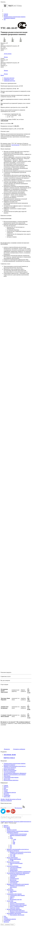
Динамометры (13, 868)
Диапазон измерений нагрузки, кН (10, 46)
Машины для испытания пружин (18, 912)
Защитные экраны (15, 907)
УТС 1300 (12, 856)
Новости (6, 786)
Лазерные (12, 877)
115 (11, 848)
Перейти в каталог (12, 829)
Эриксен (12, 896)
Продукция (7, 827)
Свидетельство (15, 145)
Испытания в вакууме (16, 899)
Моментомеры (14, 870)
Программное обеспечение (14, 913)
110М (11, 838)
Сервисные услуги (9, 79)
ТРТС (11, 892)
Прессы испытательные (10, 770)
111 (11, 845)
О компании (7, 795)
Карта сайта (7, 796)
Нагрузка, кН (4, 43)
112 (11, 846)
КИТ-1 (12, 898)
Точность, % (4, 48)
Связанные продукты (9, 80)
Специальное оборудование (11, 777)
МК (14, 843)
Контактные (13, 880)
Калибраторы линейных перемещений (20, 871)
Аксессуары (7, 778)
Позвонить (7, 749)
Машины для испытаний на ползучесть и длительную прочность (15, 767)
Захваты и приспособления (17, 903)
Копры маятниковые (9, 769)
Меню (8, 828)
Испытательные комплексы (11, 780)
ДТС (11, 864)
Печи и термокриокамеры (17, 906)
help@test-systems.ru (9, 757)
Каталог (6, 15)
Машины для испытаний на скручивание (15, 774)
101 (5, 19)
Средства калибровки (9, 771)
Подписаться (18, 808)
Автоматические (14, 878)
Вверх (2, 75)
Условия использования (7, 821)
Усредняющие (13, 882)
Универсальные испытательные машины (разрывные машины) (14, 17)
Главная (6, 14)
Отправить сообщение (19, 749)
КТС (11, 888)
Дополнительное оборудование (18, 905)
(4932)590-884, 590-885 (10, 754)
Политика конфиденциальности (22, 821)
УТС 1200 (12, 854)
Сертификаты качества (10, 792)
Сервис (6, 791)
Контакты (6, 793)
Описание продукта (9, 78)
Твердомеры (7, 776)
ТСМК (12, 860)
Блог (5, 788)
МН (14, 842)
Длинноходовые (14, 881)
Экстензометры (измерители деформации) (15, 773)
